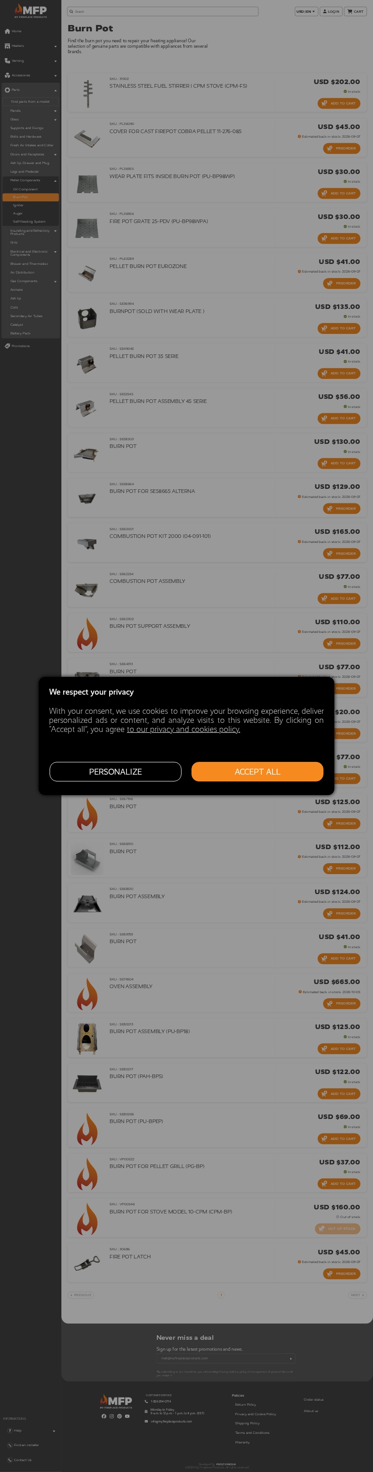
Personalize (115, 771)
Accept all (258, 771)
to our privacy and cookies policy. (183, 729)
